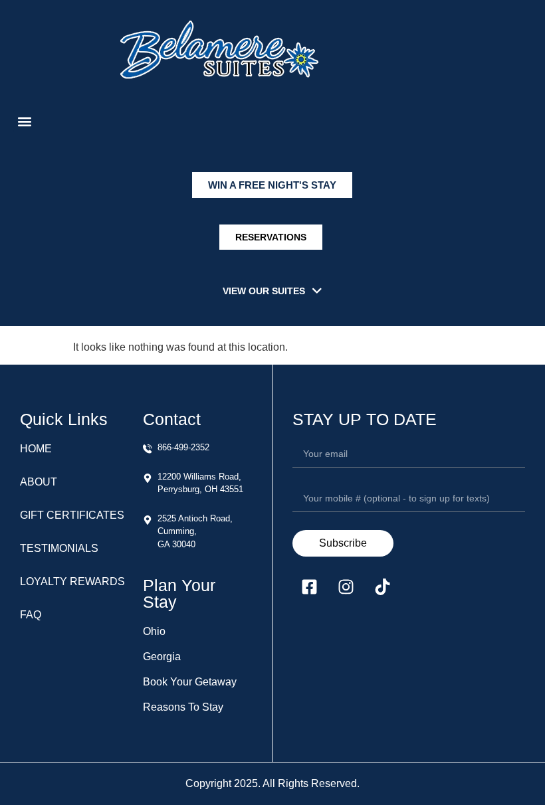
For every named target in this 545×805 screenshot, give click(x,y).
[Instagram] (345, 586)
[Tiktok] (382, 586)
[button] (24, 121)
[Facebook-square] (309, 586)
